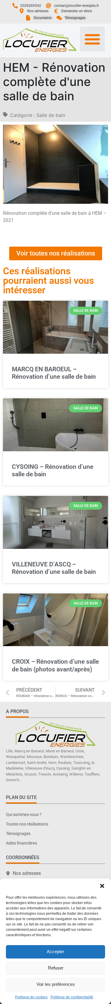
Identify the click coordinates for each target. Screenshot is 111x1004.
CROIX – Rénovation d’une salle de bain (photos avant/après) (55, 665)
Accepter (55, 951)
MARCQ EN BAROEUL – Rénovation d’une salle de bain (54, 373)
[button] (102, 886)
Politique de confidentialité (72, 997)
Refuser (55, 967)
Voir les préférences (55, 984)
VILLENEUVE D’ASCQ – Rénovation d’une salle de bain (54, 568)
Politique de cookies (31, 997)
